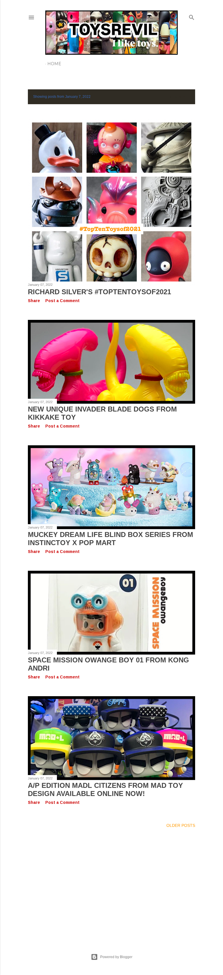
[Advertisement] (111, 883)
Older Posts (180, 825)
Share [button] (34, 300)
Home (54, 63)
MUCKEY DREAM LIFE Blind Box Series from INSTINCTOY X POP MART (110, 539)
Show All (179, 97)
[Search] (191, 16)
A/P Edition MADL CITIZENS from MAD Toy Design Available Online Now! (105, 789)
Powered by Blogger (116, 957)
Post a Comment (62, 300)
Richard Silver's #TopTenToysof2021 (99, 292)
